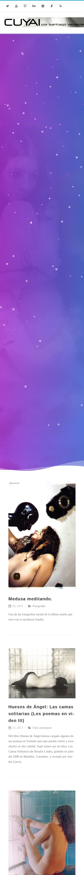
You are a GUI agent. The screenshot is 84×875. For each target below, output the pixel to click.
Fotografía (39, 606)
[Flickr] (43, 6)
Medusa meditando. (30, 598)
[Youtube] (16, 6)
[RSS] (60, 6)
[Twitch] (25, 6)
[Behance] (34, 6)
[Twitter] (7, 6)
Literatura (45, 727)
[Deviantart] (51, 6)
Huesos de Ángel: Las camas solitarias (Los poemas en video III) (41, 713)
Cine (35, 727)
